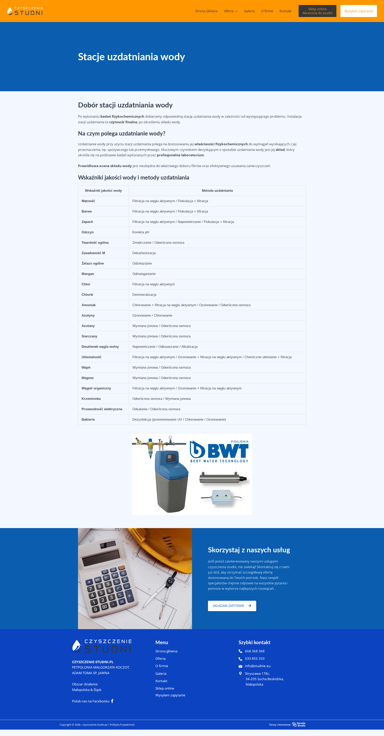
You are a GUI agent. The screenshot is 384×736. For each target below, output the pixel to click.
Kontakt (161, 681)
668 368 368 (254, 651)
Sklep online (164, 688)
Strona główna (166, 651)
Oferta (160, 658)
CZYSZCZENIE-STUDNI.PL (93, 662)
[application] (236, 11)
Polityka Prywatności (122, 724)
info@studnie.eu (257, 666)
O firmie (161, 666)
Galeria (160, 673)
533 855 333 (254, 658)
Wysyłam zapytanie (170, 695)
